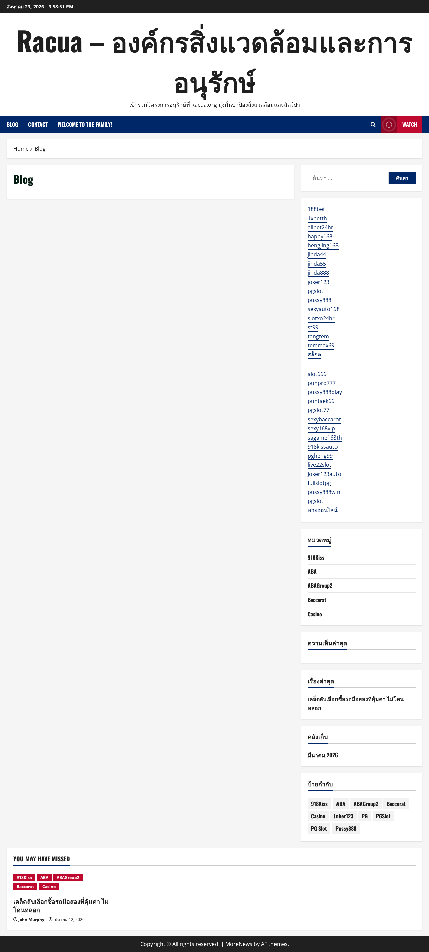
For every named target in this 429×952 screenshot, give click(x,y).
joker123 (318, 282)
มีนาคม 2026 (323, 755)
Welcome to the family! (85, 124)
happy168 (320, 236)
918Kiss (316, 557)
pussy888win (324, 492)
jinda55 (317, 263)
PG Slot (319, 828)
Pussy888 (345, 828)
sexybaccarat (324, 419)
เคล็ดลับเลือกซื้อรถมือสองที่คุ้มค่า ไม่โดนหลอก (61, 905)
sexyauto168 (324, 309)
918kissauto (323, 446)
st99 (313, 327)
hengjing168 (323, 245)
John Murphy (31, 919)
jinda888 (318, 272)
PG (365, 816)
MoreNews (238, 944)
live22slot (319, 464)
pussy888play (325, 392)
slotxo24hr (321, 318)
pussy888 (319, 300)
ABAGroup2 (320, 585)
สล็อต (314, 354)
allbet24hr (320, 227)
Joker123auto (324, 474)
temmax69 (321, 345)
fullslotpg (319, 483)
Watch (409, 124)
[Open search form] (373, 124)
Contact (38, 124)
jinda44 (317, 254)
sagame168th (325, 437)
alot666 (317, 374)
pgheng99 (320, 455)
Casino (315, 614)
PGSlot (383, 816)
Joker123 (343, 816)
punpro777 (322, 383)
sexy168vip (321, 428)
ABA (312, 571)
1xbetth (317, 218)
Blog (12, 124)
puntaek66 (321, 401)
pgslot (315, 291)
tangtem (318, 336)
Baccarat (317, 600)
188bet (316, 209)
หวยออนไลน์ (323, 510)
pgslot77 (318, 410)
